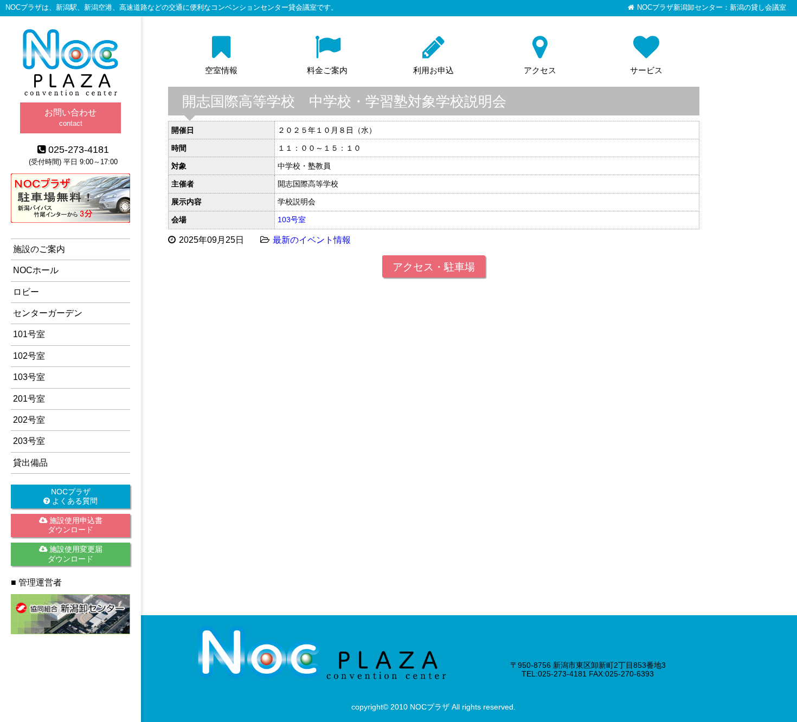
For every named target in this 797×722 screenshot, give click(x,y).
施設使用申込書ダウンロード (74, 525)
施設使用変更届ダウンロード (74, 554)
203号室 (29, 441)
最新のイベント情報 (312, 239)
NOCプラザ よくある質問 (74, 496)
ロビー (26, 291)
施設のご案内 (39, 249)
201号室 (29, 398)
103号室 (292, 219)
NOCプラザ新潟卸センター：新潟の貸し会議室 (711, 7)
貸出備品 (30, 462)
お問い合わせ (70, 117)
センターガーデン (47, 313)
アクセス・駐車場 (434, 267)
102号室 (29, 355)
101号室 (29, 334)
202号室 (29, 419)
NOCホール (36, 270)
